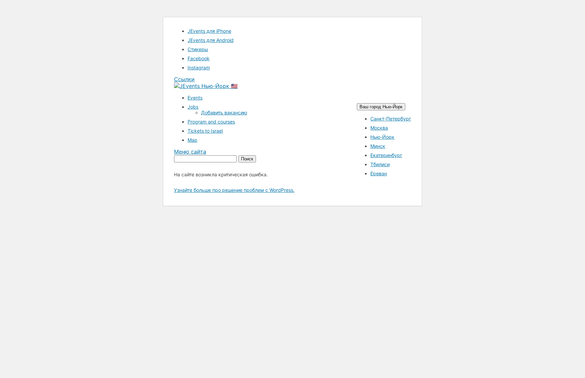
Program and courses (211, 122)
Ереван (378, 173)
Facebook (199, 58)
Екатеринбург (386, 155)
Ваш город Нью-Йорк (381, 106)
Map (192, 140)
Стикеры (198, 49)
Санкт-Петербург (390, 118)
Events (195, 98)
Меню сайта (190, 151)
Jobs (193, 107)
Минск (377, 146)
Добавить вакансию (224, 112)
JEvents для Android (211, 40)
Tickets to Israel (205, 131)
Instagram (199, 67)
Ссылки (184, 79)
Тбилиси (380, 164)
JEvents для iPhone (209, 31)
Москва (379, 128)
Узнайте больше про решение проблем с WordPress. (234, 190)
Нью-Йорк (382, 137)
